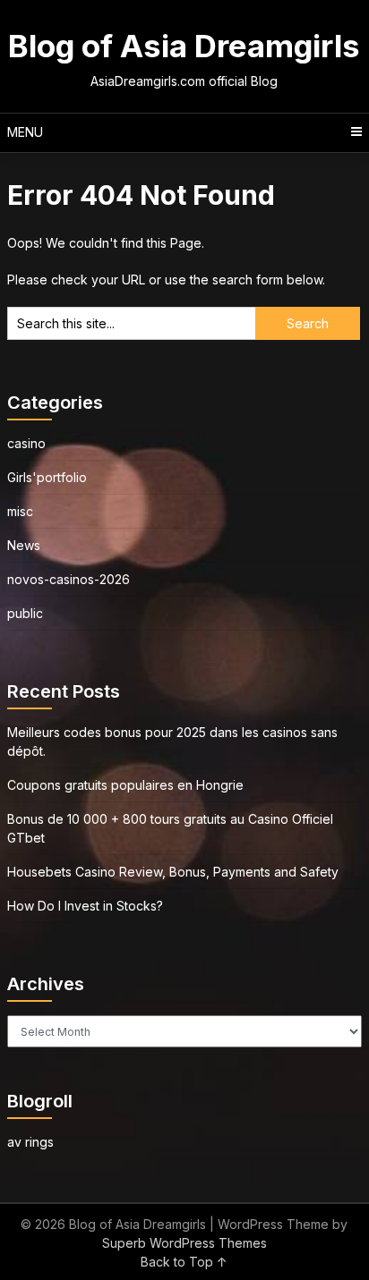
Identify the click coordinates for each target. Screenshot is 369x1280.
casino (26, 443)
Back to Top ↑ (184, 1261)
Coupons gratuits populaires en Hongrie (125, 785)
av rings (30, 1141)
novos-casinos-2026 (68, 579)
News (23, 545)
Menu (25, 132)
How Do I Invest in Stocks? (85, 905)
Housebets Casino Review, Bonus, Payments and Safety (173, 871)
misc (20, 511)
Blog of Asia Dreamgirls (184, 45)
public (25, 613)
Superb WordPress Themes (184, 1242)
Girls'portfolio (47, 477)
